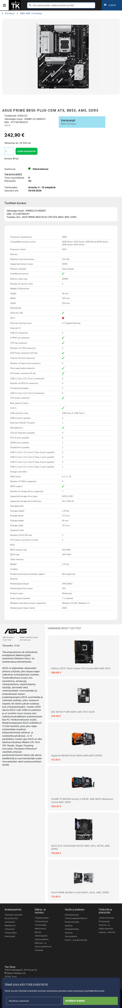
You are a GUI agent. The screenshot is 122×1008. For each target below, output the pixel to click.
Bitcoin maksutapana (41, 934)
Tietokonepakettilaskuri (76, 918)
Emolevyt (10, 13)
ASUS (7, 125)
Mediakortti (10, 925)
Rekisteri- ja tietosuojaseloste (43, 945)
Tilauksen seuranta (13, 915)
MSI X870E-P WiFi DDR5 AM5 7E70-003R (73, 711)
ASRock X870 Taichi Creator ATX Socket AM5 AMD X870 (80, 668)
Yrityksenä (9, 929)
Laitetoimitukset (106, 918)
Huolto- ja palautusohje (76, 940)
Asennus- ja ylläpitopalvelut (106, 927)
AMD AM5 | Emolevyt (31, 13)
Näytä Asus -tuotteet (8, 639)
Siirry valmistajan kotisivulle (29, 639)
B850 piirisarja (68, 123)
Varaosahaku (71, 936)
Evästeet (39, 950)
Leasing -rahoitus (107, 932)
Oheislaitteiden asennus (72, 931)
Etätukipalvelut (72, 915)
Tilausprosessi (42, 918)
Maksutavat (40, 928)
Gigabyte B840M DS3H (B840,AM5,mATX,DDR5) (76, 755)
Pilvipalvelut (104, 921)
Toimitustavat (41, 921)
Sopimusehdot (42, 939)
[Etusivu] (15, 9)
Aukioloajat (10, 936)
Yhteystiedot (11, 933)
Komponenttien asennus (72, 924)
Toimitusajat (40, 925)
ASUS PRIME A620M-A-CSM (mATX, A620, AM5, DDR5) (80, 892)
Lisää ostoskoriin (26, 151)
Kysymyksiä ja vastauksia (11, 920)
